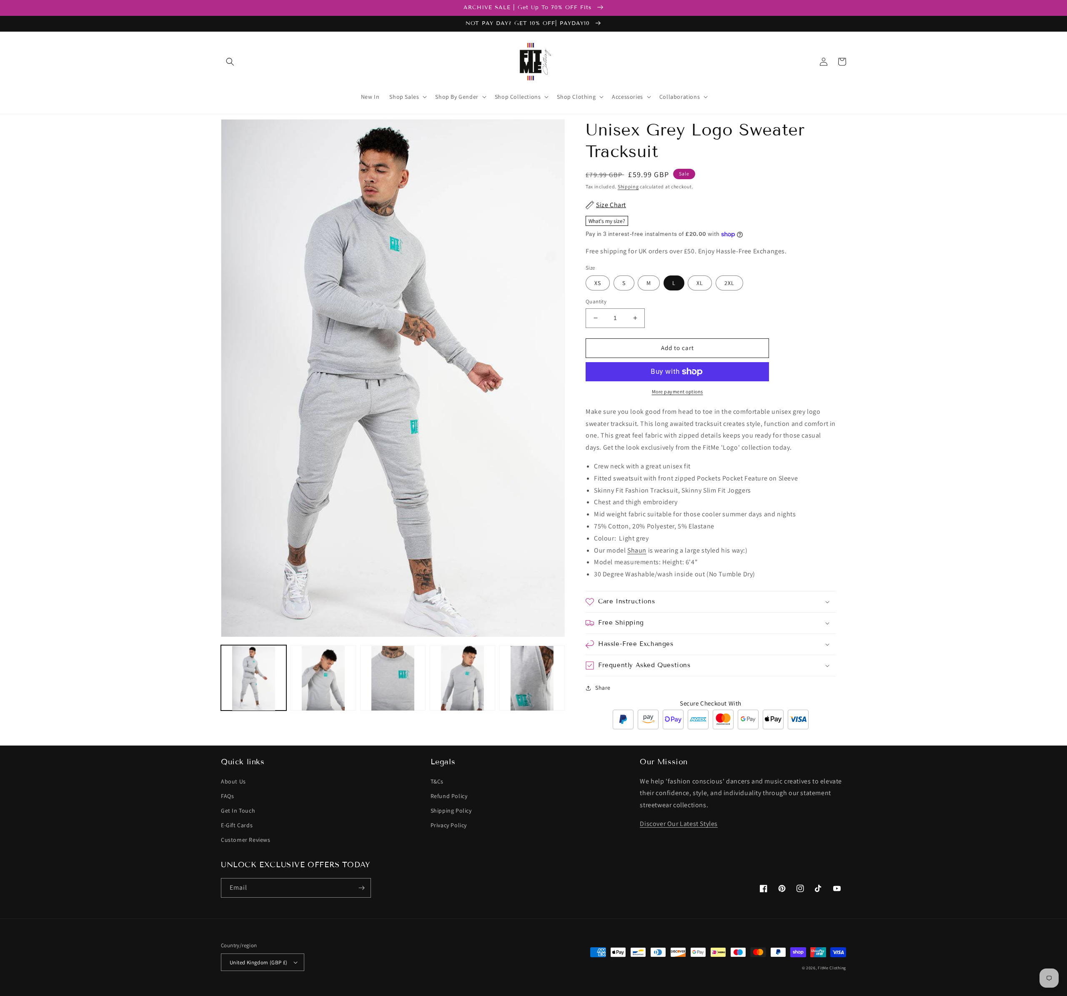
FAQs (227, 796)
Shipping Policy (451, 810)
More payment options (677, 391)
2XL (729, 283)
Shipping (628, 186)
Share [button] (603, 687)
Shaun (636, 550)
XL (699, 283)
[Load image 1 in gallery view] (253, 678)
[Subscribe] (361, 888)
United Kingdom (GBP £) (259, 962)
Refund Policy (449, 796)
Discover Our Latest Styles (679, 823)
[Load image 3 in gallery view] (393, 678)
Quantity (596, 301)
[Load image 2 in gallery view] (323, 678)
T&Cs (437, 781)
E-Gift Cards (237, 825)
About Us (233, 781)
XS (597, 283)
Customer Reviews (246, 839)
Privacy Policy (449, 825)
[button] (230, 62)
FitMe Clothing (832, 968)
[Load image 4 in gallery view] (462, 678)
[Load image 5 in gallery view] (532, 678)
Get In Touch (238, 810)
